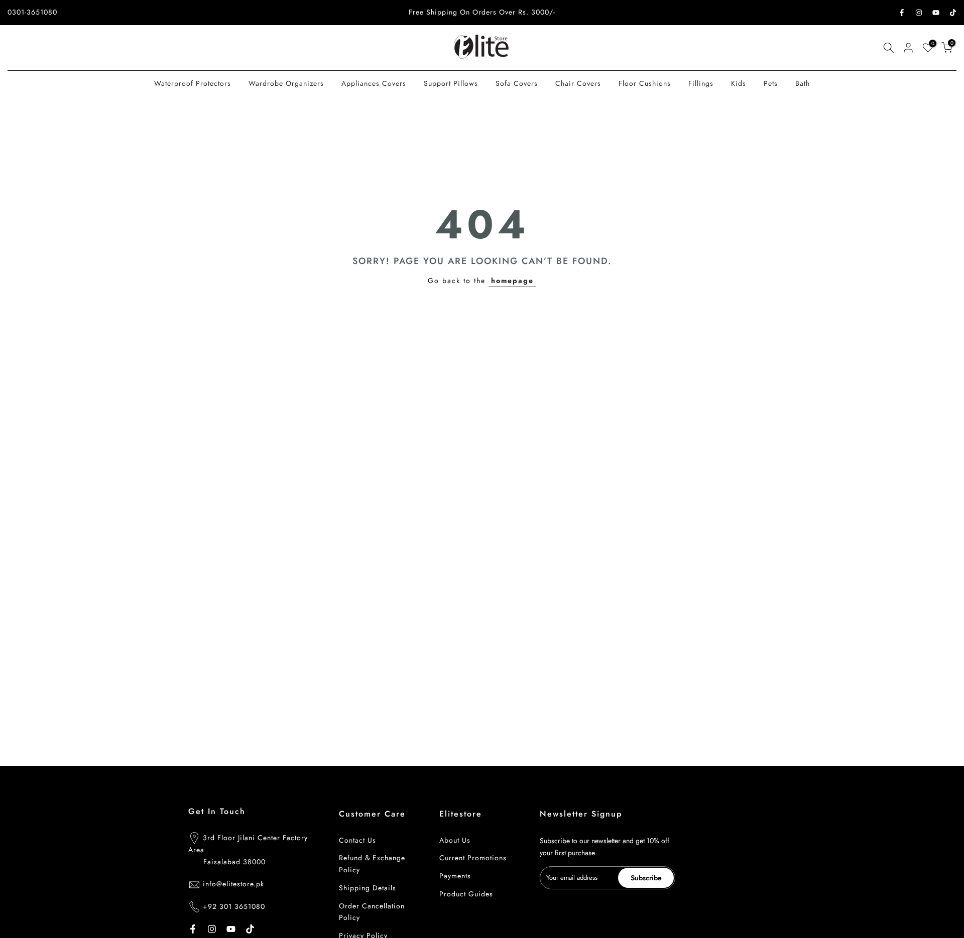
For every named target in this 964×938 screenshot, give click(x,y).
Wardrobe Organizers (286, 83)
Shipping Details (367, 888)
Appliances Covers (373, 83)
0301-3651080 (32, 12)
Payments (455, 876)
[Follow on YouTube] (935, 13)
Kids (738, 83)
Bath (802, 83)
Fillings (700, 83)
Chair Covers (578, 83)
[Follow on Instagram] (918, 13)
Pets (771, 83)
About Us (454, 840)
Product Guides (466, 894)
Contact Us (357, 840)
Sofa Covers (517, 83)
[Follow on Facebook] (901, 13)
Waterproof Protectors (192, 83)
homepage (512, 281)
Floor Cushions (645, 83)
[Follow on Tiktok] (952, 13)
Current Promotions (473, 858)
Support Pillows (451, 83)
